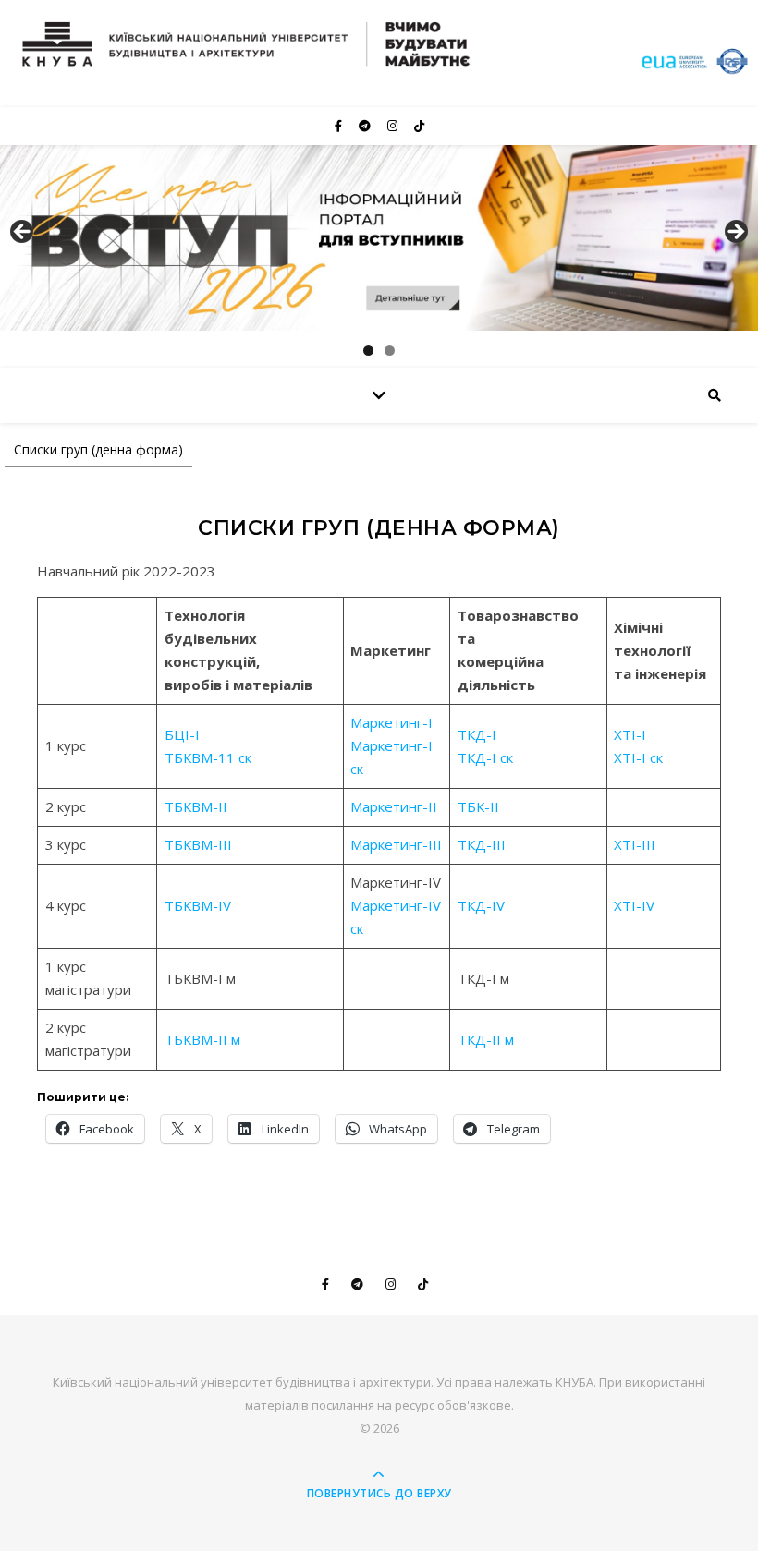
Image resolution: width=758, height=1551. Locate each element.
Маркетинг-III (396, 844)
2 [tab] (390, 350)
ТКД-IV (481, 905)
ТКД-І (477, 734)
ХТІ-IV (634, 905)
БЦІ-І (182, 734)
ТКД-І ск (485, 757)
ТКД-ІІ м (486, 1039)
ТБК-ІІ (478, 806)
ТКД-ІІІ (482, 844)
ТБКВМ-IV (198, 905)
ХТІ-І (630, 734)
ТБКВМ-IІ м (202, 1039)
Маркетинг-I (391, 722)
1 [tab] (368, 350)
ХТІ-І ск (638, 757)
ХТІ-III (634, 844)
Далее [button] (735, 233)
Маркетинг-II (393, 806)
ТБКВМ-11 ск (208, 757)
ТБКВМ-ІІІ (198, 844)
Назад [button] (23, 233)
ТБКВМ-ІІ (196, 806)
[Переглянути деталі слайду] (379, 238)
